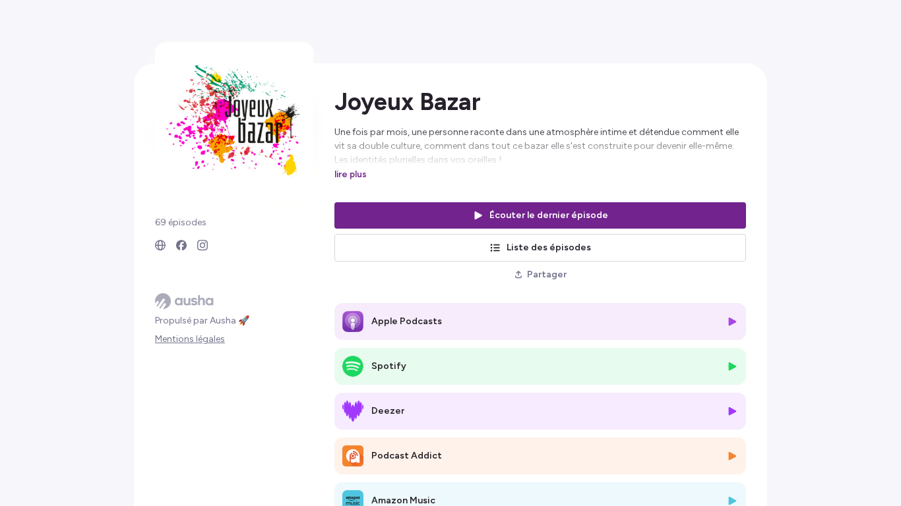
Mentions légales (190, 339)
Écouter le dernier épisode (548, 215)
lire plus (350, 174)
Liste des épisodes (549, 247)
